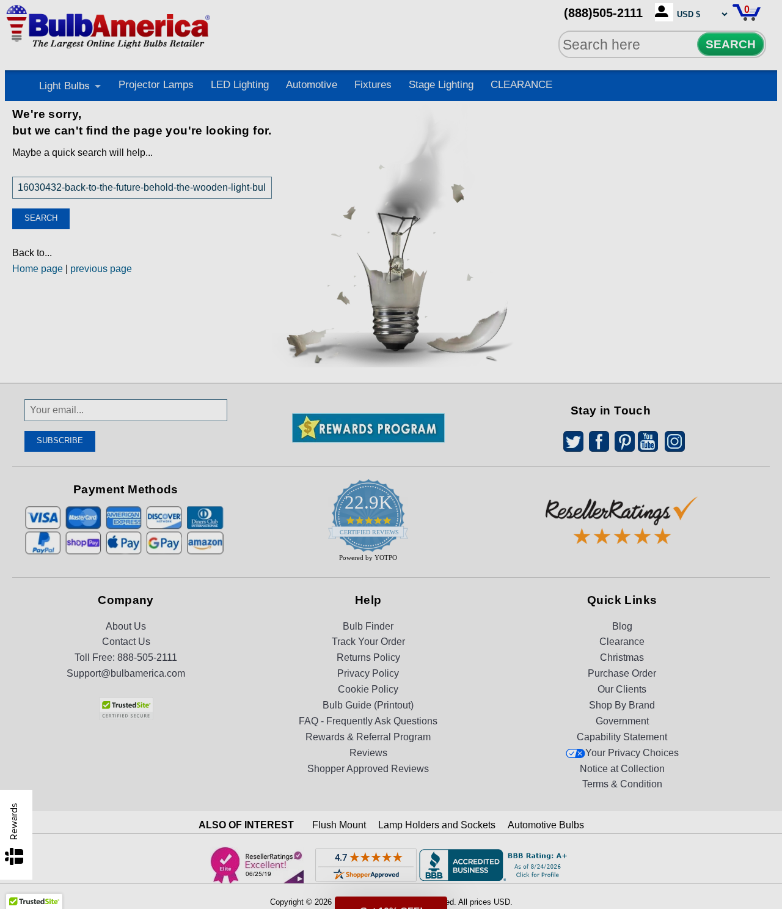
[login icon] (664, 12)
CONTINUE (391, 553)
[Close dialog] (517, 318)
